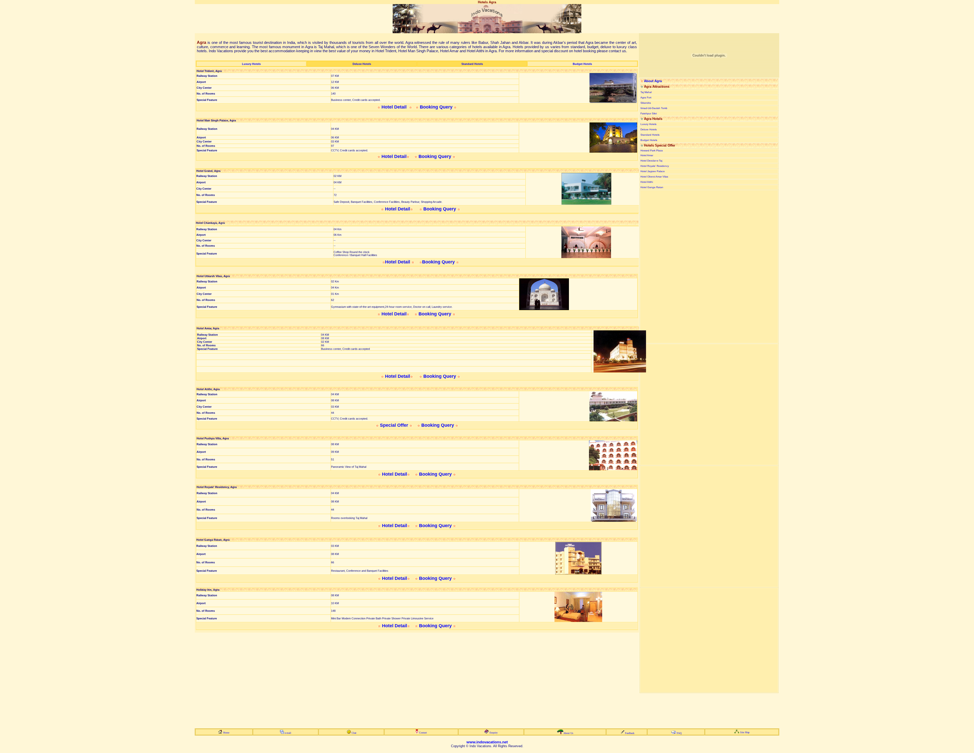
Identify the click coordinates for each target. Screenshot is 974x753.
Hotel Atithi (646, 182)
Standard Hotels (649, 134)
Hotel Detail (394, 107)
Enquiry (494, 732)
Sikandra (645, 102)
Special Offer (394, 425)
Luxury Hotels (648, 124)
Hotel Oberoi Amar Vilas (654, 176)
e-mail (288, 732)
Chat (354, 732)
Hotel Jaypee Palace (652, 171)
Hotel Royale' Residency (654, 166)
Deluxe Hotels (648, 129)
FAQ (679, 733)
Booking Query (436, 107)
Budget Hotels (648, 140)
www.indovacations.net (487, 742)
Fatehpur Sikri (648, 113)
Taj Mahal (646, 92)
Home (226, 732)
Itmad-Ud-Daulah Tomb (653, 108)
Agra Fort (645, 97)
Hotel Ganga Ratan (651, 187)
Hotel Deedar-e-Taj (651, 160)
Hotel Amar (646, 155)
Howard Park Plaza (651, 150)
